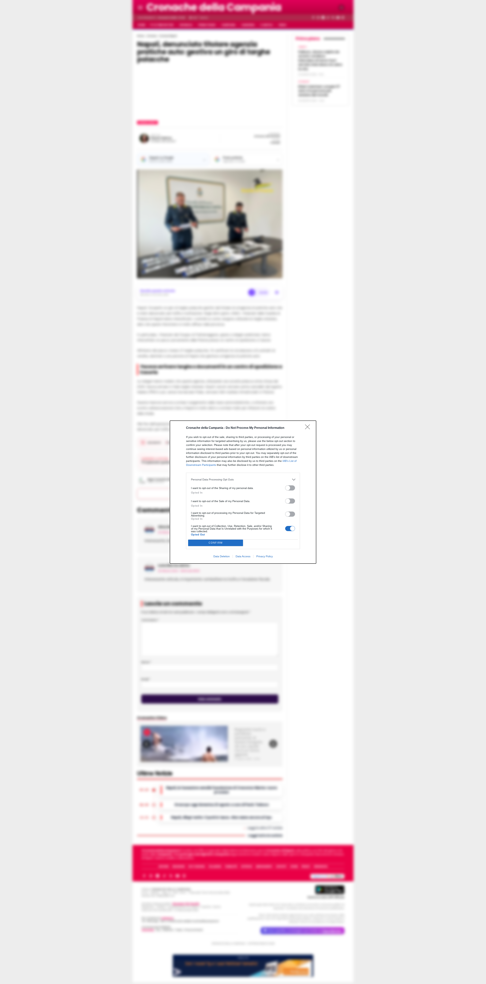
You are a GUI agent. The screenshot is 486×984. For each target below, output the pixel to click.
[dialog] (243, 492)
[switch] (290, 487)
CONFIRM (216, 542)
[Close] (308, 428)
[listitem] (243, 480)
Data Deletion (221, 556)
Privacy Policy (264, 556)
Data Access (243, 556)
